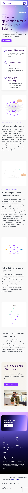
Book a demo (8, 425)
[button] (24, 3)
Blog (17, 439)
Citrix (4, 437)
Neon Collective (15, 479)
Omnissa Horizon (7, 444)
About (17, 437)
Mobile (4, 452)
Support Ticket (19, 447)
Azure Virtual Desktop (8, 447)
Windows (5, 439)
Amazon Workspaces (8, 449)
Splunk (4, 442)
